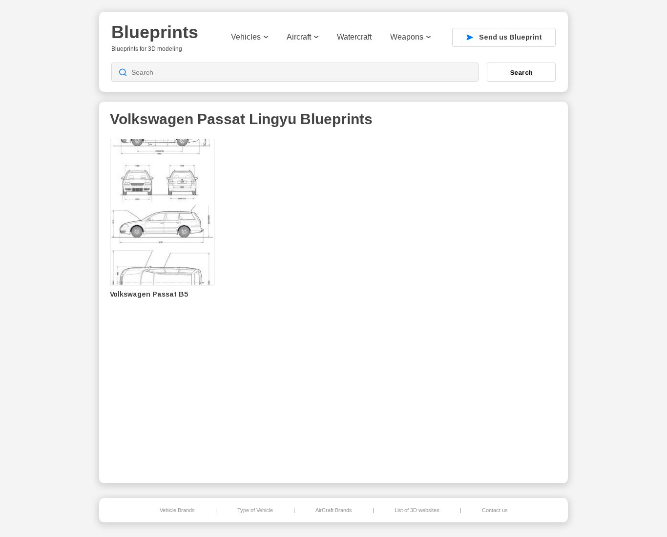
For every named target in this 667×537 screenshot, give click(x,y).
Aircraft (299, 37)
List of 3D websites (417, 510)
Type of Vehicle (255, 510)
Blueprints (154, 32)
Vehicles (246, 37)
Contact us (495, 510)
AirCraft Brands (333, 510)
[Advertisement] (506, 303)
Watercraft (354, 37)
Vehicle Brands (177, 510)
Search (521, 72)
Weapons (406, 37)
